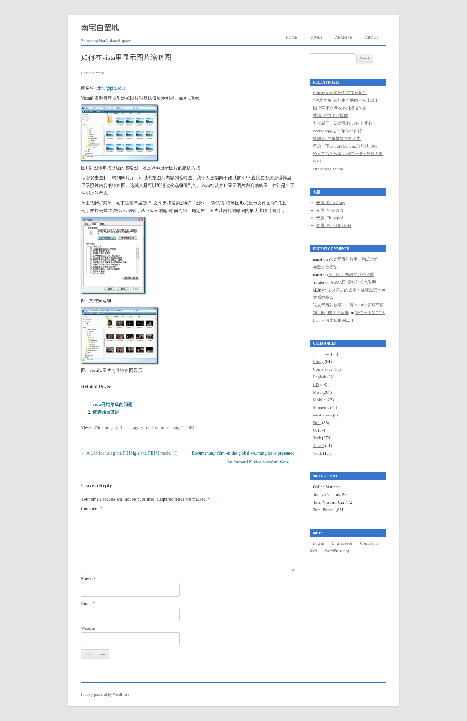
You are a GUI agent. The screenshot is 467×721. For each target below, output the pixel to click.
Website (88, 628)
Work (317, 453)
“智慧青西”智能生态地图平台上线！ (346, 100)
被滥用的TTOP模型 (330, 115)
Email (88, 603)
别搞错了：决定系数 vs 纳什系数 (343, 123)
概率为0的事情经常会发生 (337, 138)
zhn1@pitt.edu (110, 88)
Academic (321, 354)
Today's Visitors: (327, 494)
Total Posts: (323, 509)
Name (88, 579)
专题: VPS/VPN (329, 210)
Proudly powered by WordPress (105, 694)
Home (291, 37)
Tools (316, 37)
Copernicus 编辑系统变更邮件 (340, 92)
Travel (318, 445)
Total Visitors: (325, 502)
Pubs (317, 422)
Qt (315, 430)
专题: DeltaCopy (330, 202)
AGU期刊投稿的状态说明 (351, 274)
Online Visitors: (327, 486)
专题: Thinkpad (329, 218)
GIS (316, 384)
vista (145, 427)
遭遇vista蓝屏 (105, 412)
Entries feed (342, 543)
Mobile (319, 399)
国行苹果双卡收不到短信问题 (340, 108)
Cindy (318, 361)
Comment (91, 508)
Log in (318, 543)
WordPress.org (337, 550)
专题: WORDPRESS (333, 225)
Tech (124, 427)
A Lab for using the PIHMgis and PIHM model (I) (129, 453)
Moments (321, 407)
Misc (317, 392)
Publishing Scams (328, 169)
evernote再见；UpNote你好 (337, 130)
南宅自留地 (100, 28)
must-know (322, 415)
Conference (323, 369)
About (371, 37)
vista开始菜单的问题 (112, 404)
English (319, 376)
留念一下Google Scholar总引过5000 (345, 146)
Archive (343, 37)
